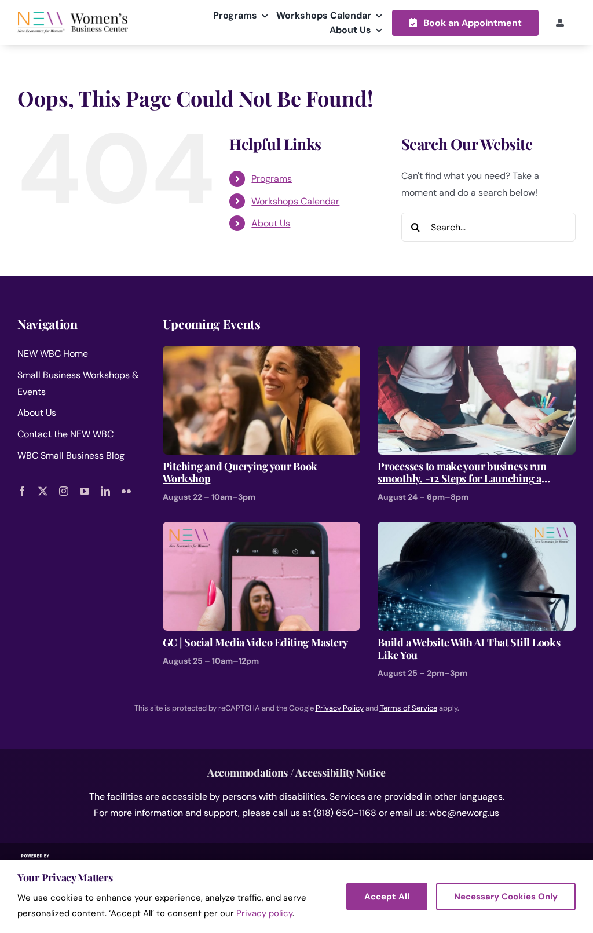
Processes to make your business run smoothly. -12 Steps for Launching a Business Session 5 (462, 472)
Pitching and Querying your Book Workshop (240, 472)
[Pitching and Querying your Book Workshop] (262, 353)
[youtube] (84, 491)
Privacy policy (264, 913)
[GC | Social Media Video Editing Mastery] (262, 530)
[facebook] (22, 491)
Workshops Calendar (295, 201)
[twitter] (42, 491)
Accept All (386, 896)
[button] (465, 23)
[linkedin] (105, 491)
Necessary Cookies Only (506, 896)
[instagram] (63, 491)
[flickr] (126, 491)
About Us (270, 223)
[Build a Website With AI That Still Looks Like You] (477, 530)
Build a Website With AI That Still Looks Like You (469, 648)
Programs (271, 179)
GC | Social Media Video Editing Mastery (255, 642)
